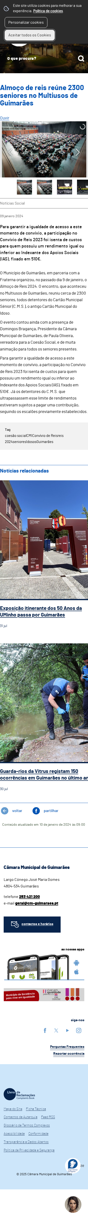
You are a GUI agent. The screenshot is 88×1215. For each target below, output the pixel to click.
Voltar (17, 811)
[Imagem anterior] (10, 152)
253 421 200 (29, 897)
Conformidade (38, 1133)
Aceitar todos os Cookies (29, 35)
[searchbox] (44, 58)
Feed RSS (48, 1117)
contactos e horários (37, 924)
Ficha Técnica (36, 1109)
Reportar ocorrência (68, 1053)
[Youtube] (67, 1030)
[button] (24, 187)
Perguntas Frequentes (67, 1047)
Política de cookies (48, 11)
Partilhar (51, 811)
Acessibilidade (14, 1133)
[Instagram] (78, 1030)
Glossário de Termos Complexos (27, 1125)
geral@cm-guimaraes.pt (36, 903)
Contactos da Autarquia (20, 1117)
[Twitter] (56, 1030)
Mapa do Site (13, 1109)
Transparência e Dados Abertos (26, 1142)
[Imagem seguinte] (77, 152)
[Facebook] (45, 1030)
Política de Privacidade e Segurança (29, 1150)
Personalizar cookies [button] (26, 22)
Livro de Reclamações (19, 1094)
